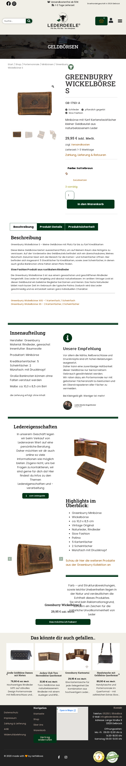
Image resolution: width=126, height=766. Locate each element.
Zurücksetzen (80, 180)
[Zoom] (53, 86)
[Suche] (29, 21)
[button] (120, 20)
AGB (6, 729)
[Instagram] (14, 4)
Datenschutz (11, 712)
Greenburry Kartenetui (49, 672)
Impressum (10, 718)
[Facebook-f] (59, 757)
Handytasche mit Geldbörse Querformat (77, 674)
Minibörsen (48, 64)
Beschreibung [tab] (23, 227)
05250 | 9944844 (112, 713)
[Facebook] (8, 3)
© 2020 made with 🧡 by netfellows (23, 756)
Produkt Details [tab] (51, 227)
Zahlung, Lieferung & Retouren (85, 155)
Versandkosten (80, 144)
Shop (18, 64)
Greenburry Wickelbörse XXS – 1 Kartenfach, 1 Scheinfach (43, 300)
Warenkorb (39, 730)
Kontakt (118, 707)
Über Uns (38, 724)
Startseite (38, 713)
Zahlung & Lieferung (15, 723)
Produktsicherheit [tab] (81, 227)
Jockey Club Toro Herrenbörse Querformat (20, 674)
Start (10, 64)
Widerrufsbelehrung (15, 734)
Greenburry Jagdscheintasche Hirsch (106, 674)
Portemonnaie (31, 64)
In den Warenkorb (91, 204)
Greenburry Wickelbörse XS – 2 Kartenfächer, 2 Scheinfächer (45, 304)
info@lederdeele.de (111, 716)
